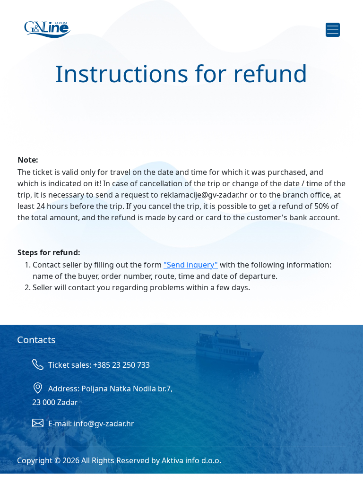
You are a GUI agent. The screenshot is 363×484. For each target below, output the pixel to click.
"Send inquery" (191, 264)
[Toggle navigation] (333, 29)
